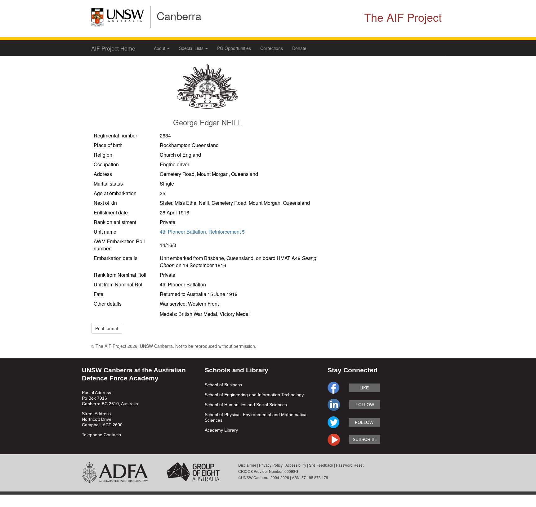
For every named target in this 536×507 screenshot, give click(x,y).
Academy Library (221, 430)
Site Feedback (321, 465)
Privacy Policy (271, 465)
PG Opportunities (234, 48)
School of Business (223, 384)
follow (364, 404)
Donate (299, 48)
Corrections (271, 48)
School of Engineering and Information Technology (254, 394)
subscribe (365, 439)
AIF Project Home (113, 48)
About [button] (160, 48)
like (364, 387)
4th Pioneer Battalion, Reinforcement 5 (202, 231)
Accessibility (295, 465)
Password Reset (350, 465)
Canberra (179, 15)
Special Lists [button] (192, 48)
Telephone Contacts (101, 434)
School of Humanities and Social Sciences (246, 404)
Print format (106, 328)
